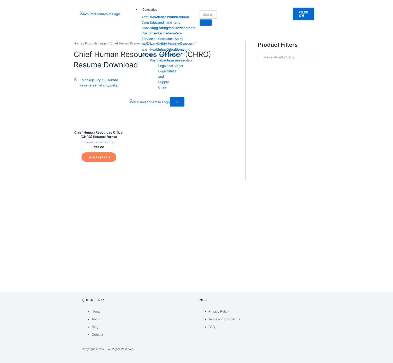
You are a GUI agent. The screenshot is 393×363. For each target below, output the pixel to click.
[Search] (206, 22)
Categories (149, 9)
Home (78, 43)
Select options (99, 157)
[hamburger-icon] (187, 10)
